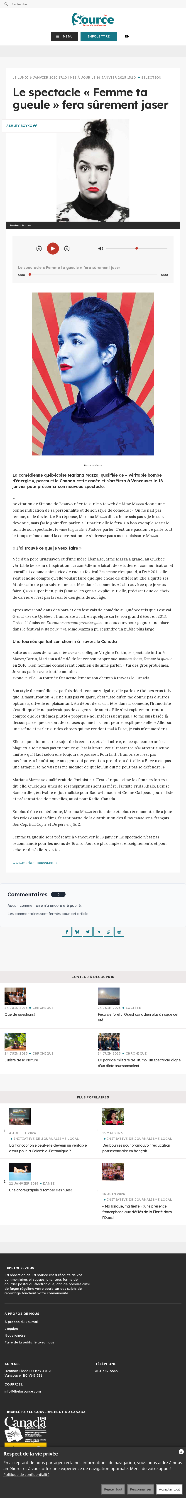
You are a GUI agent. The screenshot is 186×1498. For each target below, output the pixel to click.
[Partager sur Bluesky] (77, 931)
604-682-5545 (106, 1371)
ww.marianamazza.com (34, 862)
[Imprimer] (119, 931)
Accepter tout (169, 1489)
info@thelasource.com (23, 1391)
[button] (64, 36)
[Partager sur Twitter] (87, 931)
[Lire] (53, 249)
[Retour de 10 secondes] (39, 249)
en (127, 36)
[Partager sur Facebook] (66, 931)
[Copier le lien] (108, 931)
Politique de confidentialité (26, 1474)
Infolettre (99, 36)
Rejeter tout (113, 1489)
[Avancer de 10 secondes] (67, 249)
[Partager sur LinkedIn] (98, 931)
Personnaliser (140, 1489)
